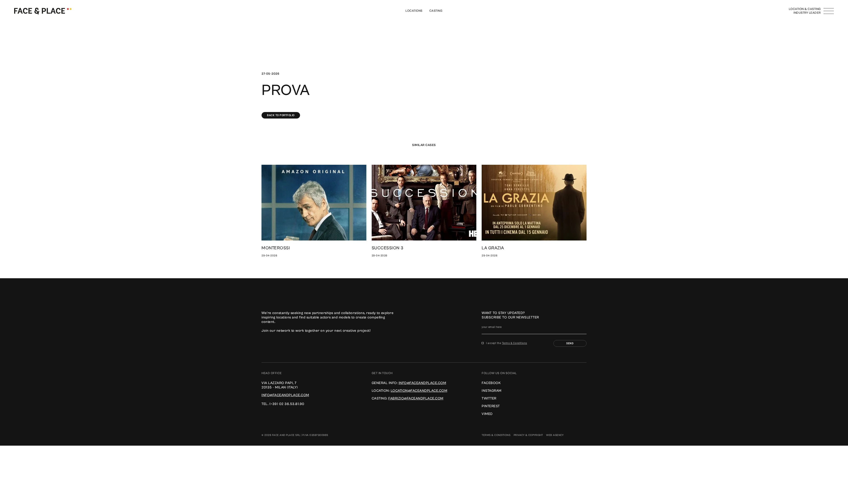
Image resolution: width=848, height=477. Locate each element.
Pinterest (491, 406)
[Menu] (828, 11)
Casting (436, 11)
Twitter (489, 398)
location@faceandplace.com (419, 391)
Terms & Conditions (514, 343)
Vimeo (487, 414)
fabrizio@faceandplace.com (415, 398)
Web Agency (555, 435)
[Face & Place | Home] (43, 11)
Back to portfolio (281, 115)
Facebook (491, 383)
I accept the (506, 343)
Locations (414, 11)
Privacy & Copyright (528, 435)
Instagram (492, 391)
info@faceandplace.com (285, 395)
